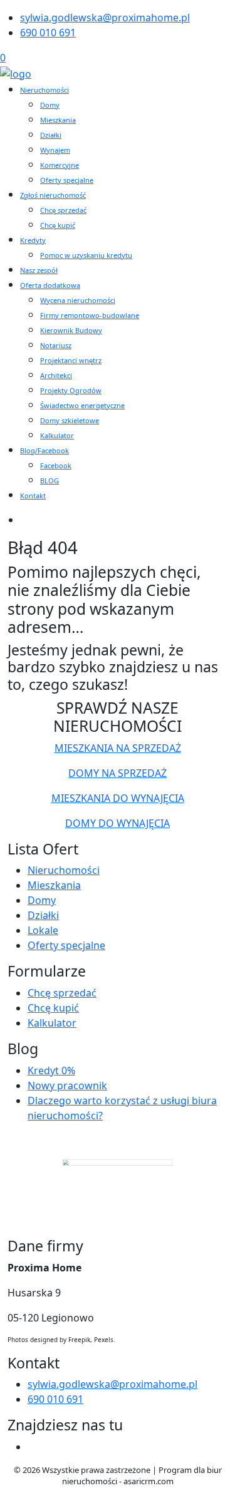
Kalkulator (57, 435)
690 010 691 (48, 32)
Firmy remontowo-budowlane (89, 315)
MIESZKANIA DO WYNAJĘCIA (117, 798)
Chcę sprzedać (63, 210)
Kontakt (33, 495)
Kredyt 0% (51, 1070)
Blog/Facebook (44, 450)
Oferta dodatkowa (50, 285)
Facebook (55, 465)
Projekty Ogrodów (71, 390)
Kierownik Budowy (71, 330)
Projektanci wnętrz (71, 360)
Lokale (43, 930)
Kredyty (33, 240)
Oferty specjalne (66, 180)
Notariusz (55, 345)
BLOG (49, 480)
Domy (50, 105)
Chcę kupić (57, 225)
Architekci (56, 375)
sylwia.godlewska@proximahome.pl (105, 17)
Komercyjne (59, 165)
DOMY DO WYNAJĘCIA (117, 823)
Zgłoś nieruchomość (53, 195)
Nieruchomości (44, 90)
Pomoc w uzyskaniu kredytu (86, 255)
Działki (50, 135)
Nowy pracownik (67, 1085)
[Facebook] (33, 1447)
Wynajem (55, 150)
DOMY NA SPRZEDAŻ (117, 773)
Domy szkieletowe (69, 420)
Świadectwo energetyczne (82, 405)
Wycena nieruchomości (77, 300)
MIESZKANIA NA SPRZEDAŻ (118, 748)
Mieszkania (58, 120)
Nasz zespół (39, 270)
